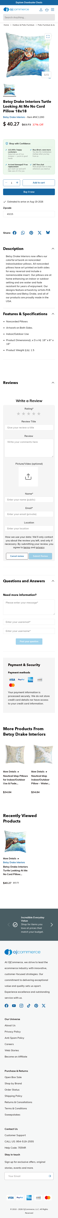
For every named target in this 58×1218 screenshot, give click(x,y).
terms (27, 547)
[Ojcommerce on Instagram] (21, 1004)
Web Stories (12, 1050)
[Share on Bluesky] (48, 233)
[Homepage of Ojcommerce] (16, 9)
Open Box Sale (13, 1077)
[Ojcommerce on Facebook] (7, 1004)
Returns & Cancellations (18, 1102)
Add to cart (39, 182)
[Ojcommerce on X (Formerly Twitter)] (43, 1004)
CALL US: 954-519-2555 (19, 1141)
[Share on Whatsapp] (22, 233)
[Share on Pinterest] (31, 233)
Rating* (29, 408)
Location (29, 522)
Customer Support (15, 1135)
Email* (29, 508)
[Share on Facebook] (14, 233)
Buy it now (29, 191)
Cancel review (17, 556)
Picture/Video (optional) (29, 463)
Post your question (29, 641)
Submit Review (40, 556)
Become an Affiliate (16, 1056)
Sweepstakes (12, 1114)
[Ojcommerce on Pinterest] (36, 1004)
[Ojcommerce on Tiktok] (29, 1004)
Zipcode (7, 208)
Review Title (28, 421)
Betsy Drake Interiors (14, 117)
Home (6, 25)
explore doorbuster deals (29, 2)
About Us (10, 1025)
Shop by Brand (13, 1083)
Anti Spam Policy (14, 1037)
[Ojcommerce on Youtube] (14, 1004)
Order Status (12, 1089)
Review (28, 435)
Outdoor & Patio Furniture (23, 25)
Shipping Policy (13, 1095)
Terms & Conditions (16, 1108)
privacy (40, 547)
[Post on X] (39, 233)
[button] (18, 413)
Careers (9, 1044)
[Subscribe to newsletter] (49, 1176)
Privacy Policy (13, 1031)
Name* (29, 493)
